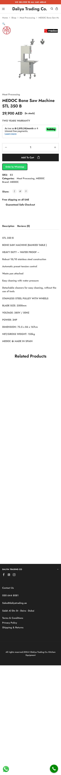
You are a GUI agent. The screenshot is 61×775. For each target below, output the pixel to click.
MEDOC (40, 178)
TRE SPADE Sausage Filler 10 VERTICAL (15, 407)
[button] (3, 24)
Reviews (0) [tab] (23, 226)
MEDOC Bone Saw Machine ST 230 (44, 410)
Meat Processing (27, 17)
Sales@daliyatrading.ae (14, 603)
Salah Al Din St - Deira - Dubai (18, 610)
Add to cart (28, 157)
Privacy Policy (9, 622)
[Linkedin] (9, 575)
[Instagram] (14, 575)
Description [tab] (8, 226)
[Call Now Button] (54, 769)
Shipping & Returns (12, 627)
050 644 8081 (10, 595)
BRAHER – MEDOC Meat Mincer (44, 472)
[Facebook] (3, 575)
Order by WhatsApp (14, 166)
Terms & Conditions (12, 618)
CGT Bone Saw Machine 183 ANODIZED (42, 536)
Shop (13, 17)
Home (5, 17)
